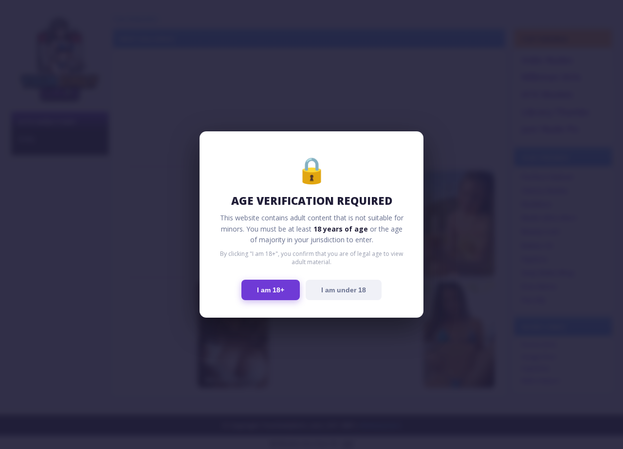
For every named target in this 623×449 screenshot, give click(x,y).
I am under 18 (343, 290)
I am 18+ (270, 290)
